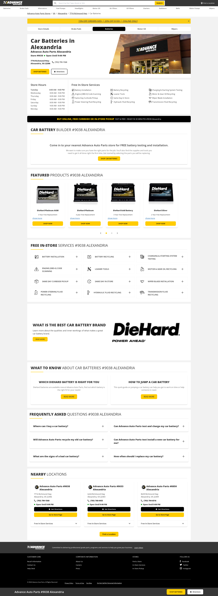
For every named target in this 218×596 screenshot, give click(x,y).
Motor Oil (96, 8)
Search (159, 3)
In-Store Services (139, 565)
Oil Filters (130, 8)
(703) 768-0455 (96, 500)
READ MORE (40, 339)
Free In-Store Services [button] (43, 523)
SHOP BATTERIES (39, 72)
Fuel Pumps (60, 8)
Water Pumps (194, 8)
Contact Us (31, 565)
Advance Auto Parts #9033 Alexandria (108, 488)
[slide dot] (106, 233)
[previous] (100, 233)
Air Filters (113, 8)
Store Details (43, 29)
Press (78, 568)
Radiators (163, 8)
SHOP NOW (47, 223)
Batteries (6, 8)
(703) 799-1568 (43, 500)
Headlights (79, 8)
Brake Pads (24, 8)
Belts (178, 8)
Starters (146, 8)
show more (37, 218)
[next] (117, 233)
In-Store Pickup (138, 568)
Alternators (42, 8)
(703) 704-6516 (150, 500)
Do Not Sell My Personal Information (109, 583)
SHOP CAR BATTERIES (109, 159)
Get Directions (56, 509)
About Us (79, 561)
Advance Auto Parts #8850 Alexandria (161, 488)
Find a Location (109, 534)
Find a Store (137, 561)
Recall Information (34, 561)
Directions (60, 72)
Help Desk (31, 568)
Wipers (212, 8)
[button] (56, 256)
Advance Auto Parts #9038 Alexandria (55, 488)
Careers (79, 565)
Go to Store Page (55, 515)
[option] (48, 205)
